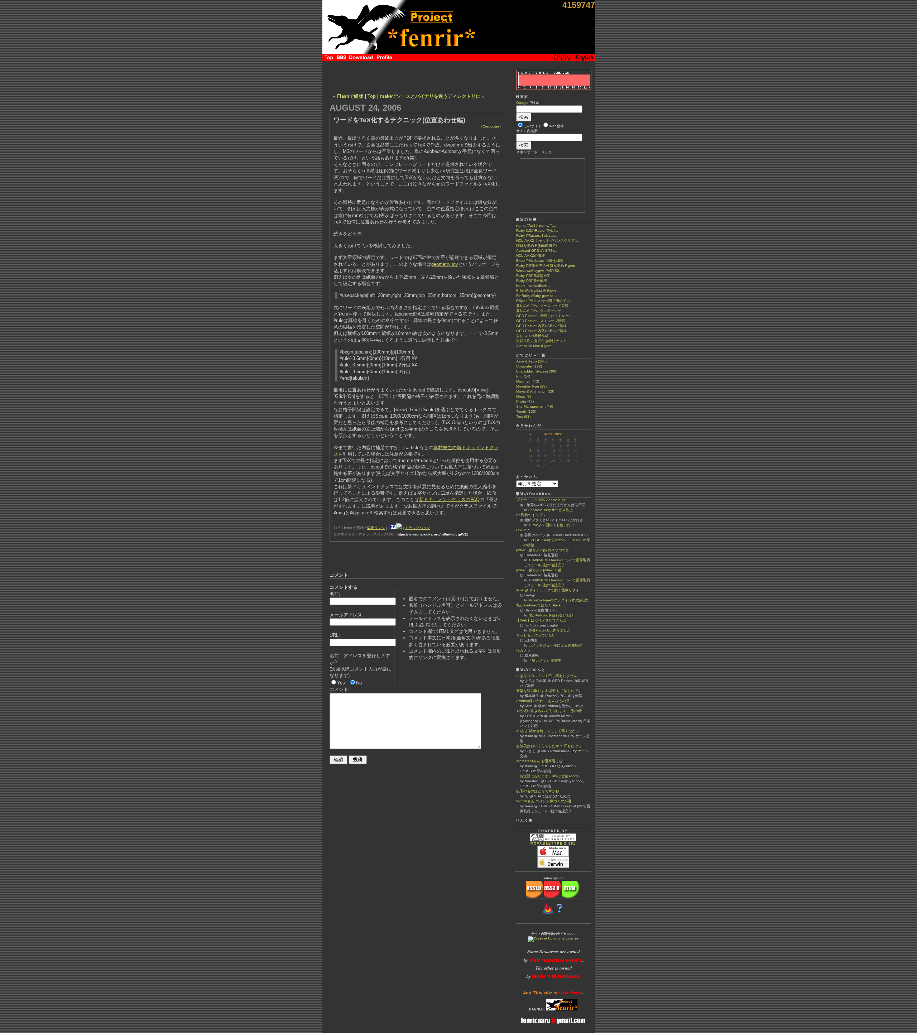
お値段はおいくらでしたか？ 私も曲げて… (550, 746)
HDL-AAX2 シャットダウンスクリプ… (547, 240)
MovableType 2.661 (553, 843)
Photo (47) (525, 401)
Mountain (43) (527, 381)
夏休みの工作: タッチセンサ (538, 311)
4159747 (578, 5)
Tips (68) (523, 416)
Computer (490, 126)
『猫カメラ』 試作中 (545, 660)
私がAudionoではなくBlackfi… (541, 605)
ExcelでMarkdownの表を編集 (539, 261)
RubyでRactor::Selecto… (536, 235)
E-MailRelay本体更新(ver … (538, 291)
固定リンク (376, 528)
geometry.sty (444, 264)
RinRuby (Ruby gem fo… (536, 296)
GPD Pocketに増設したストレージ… (546, 316)
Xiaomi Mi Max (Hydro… (535, 346)
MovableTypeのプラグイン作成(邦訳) (558, 600)
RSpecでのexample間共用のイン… (544, 301)
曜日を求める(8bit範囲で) (536, 246)
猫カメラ (523, 650)
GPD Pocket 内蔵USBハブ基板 (541, 331)
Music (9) (523, 396)
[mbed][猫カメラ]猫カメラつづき (542, 550)
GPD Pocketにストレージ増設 (540, 321)
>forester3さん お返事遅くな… (541, 761)
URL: (335, 635)
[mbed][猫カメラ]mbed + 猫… (540, 570)
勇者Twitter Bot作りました (549, 630)
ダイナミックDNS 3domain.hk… (542, 500)
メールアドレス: (347, 615)
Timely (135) (526, 411)
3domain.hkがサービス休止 (550, 510)
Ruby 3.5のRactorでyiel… (537, 230)
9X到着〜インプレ (531, 515)
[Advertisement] (417, 75)
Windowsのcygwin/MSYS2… (539, 271)
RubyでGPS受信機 (531, 281)
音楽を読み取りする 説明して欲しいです (549, 691)
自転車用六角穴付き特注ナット (541, 341)
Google (522, 103)
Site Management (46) (534, 406)
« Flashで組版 (348, 96)
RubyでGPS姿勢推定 (533, 276)
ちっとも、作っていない (536, 635)
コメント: (340, 689)
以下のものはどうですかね (537, 791)
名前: (335, 594)
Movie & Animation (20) (535, 391)
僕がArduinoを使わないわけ (550, 615)
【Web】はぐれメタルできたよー (543, 620)
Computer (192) (529, 366)
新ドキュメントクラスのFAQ (449, 499)
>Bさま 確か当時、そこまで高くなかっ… (549, 731)
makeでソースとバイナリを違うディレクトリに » (432, 96)
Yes (341, 683)
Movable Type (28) (531, 386)
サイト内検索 (527, 131)
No (359, 683)
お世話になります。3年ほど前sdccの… (549, 776)
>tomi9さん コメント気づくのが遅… (545, 801)
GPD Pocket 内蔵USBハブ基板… (543, 326)
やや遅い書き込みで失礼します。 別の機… (550, 711)
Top (372, 96)
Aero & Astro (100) (531, 361)
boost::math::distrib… (533, 286)
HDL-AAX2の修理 (530, 256)
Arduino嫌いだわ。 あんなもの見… (544, 701)
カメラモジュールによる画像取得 (555, 645)
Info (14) (523, 376)
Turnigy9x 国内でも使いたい (551, 525)
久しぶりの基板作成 (532, 336)
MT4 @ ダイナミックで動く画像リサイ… (549, 590)
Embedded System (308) (536, 371)
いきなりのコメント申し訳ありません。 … (550, 676)
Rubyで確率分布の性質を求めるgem (545, 266)
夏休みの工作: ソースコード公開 (542, 306)
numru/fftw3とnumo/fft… (536, 225)
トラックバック (417, 528)
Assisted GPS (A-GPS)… (536, 251)
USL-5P (522, 530)
